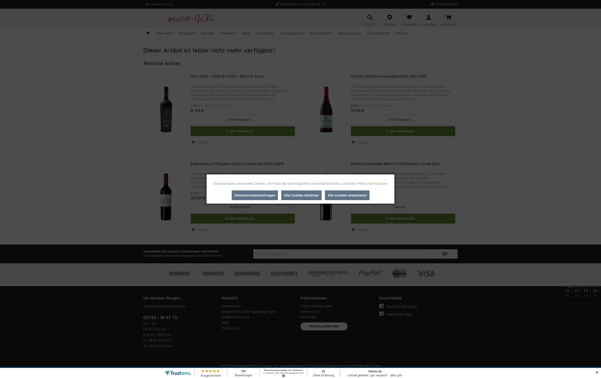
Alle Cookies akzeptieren (347, 195)
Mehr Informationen (373, 183)
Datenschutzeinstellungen (255, 195)
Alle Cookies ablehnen (301, 195)
